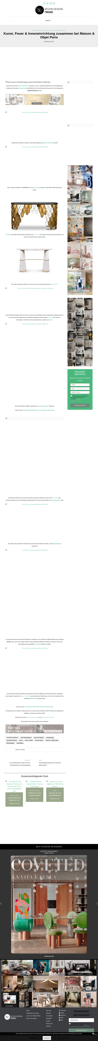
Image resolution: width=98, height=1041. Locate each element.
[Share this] (41, 749)
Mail (62, 1020)
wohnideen (20, 743)
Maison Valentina (25, 696)
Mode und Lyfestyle (31, 1018)
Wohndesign (10, 743)
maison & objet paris (52, 740)
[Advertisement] (49, 65)
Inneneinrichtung (11, 740)
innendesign (50, 737)
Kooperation (49, 1016)
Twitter (36, 717)
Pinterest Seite (30, 717)
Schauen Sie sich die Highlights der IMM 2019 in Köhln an (55, 794)
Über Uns (48, 1010)
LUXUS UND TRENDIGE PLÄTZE (57, 30)
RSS (62, 1017)
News (55, 790)
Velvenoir (50, 317)
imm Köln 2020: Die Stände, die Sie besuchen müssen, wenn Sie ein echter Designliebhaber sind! (14, 799)
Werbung (48, 1013)
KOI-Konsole (36, 234)
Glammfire (55, 498)
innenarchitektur (39, 737)
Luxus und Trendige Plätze (33, 1016)
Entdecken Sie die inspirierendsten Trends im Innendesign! (34, 794)
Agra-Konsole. (54, 284)
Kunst (21, 740)
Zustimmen (47, 1038)
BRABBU (8, 234)
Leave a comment (20, 749)
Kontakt (48, 1021)
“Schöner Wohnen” (12, 737)
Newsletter (49, 1018)
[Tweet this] (44, 749)
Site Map (48, 1026)
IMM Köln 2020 (14, 795)
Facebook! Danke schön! (47, 717)
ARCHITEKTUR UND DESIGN (40, 30)
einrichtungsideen (26, 737)
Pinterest (63, 1015)
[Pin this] (47, 749)
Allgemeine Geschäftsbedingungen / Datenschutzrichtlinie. (76, 400)
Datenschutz (49, 1023)
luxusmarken (39, 740)
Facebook (63, 1010)
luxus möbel (29, 740)
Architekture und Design (32, 1013)
